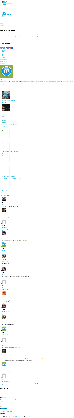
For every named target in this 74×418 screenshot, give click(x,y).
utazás (4, 4)
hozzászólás (3, 397)
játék (3, 55)
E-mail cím (2, 401)
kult (3, 5)
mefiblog (5, 1)
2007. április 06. (6, 381)
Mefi (3, 53)
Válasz (3, 207)
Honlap (1, 403)
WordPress (10, 416)
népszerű (5, 2)
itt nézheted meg (25, 34)
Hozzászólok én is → (5, 195)
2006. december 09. (5, 54)
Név (1, 399)
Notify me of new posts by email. (6, 406)
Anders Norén (17, 416)
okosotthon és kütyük (7, 3)
